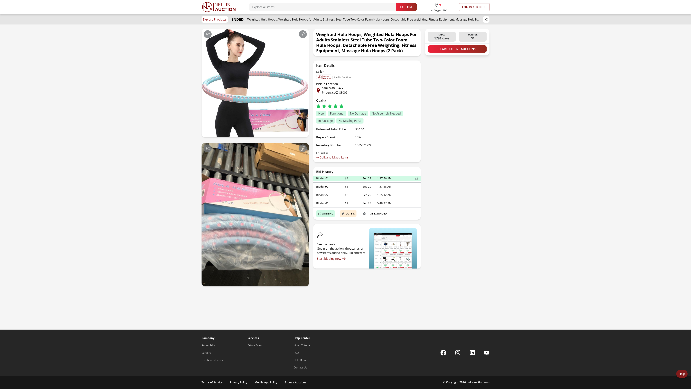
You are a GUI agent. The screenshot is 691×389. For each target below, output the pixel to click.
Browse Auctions (295, 382)
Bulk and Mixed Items (334, 157)
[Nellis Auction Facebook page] (443, 353)
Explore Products (214, 19)
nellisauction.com (478, 382)
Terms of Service (212, 382)
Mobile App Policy (266, 382)
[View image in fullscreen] (303, 34)
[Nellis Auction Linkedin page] (472, 353)
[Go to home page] (219, 7)
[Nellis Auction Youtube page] (486, 353)
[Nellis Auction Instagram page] (458, 353)
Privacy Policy (238, 382)
